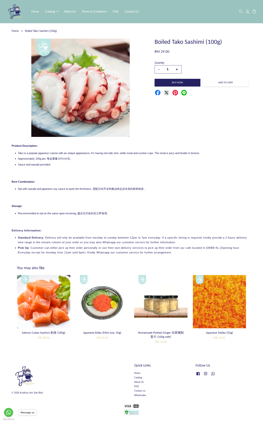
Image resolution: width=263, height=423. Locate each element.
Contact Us (132, 11)
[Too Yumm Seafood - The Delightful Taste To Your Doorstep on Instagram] (205, 375)
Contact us (139, 390)
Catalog (50, 11)
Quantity (159, 62)
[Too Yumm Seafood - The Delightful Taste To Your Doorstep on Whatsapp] (213, 375)
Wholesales (140, 395)
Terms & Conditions (94, 11)
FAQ (115, 11)
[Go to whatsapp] (8, 412)
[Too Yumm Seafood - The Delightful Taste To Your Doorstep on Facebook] (198, 375)
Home (35, 11)
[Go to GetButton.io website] (8, 419)
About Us (70, 11)
